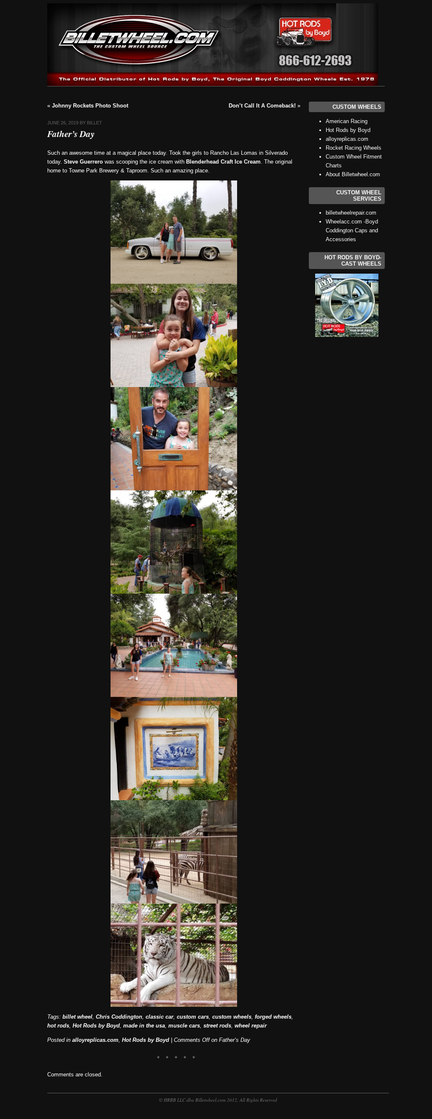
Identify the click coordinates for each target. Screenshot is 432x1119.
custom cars (193, 1017)
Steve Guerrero (83, 162)
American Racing (346, 121)
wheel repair (251, 1025)
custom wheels (231, 1017)
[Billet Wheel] (212, 84)
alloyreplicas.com (95, 1040)
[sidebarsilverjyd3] (347, 305)
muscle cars (184, 1025)
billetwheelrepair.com (351, 213)
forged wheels (273, 1017)
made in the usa (144, 1025)
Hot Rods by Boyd (96, 1025)
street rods (217, 1025)
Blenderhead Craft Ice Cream (223, 162)
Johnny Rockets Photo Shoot (90, 105)
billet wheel (77, 1017)
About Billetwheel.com (353, 174)
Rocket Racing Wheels (353, 148)
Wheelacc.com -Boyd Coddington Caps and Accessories (352, 230)
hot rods (58, 1025)
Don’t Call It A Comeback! (262, 105)
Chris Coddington (119, 1017)
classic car (159, 1017)
